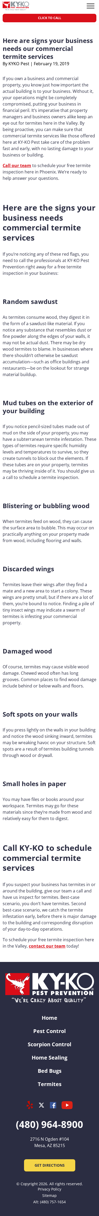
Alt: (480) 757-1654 (49, 1201)
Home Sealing (49, 1057)
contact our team (47, 946)
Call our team (17, 165)
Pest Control (49, 1031)
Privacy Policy (49, 1189)
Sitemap (49, 1195)
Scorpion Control (49, 1044)
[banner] (16, 6)
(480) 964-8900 (49, 1124)
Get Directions (50, 1165)
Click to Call (49, 18)
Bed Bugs (50, 1070)
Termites (50, 1084)
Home (49, 1017)
